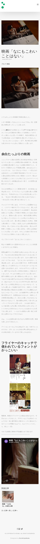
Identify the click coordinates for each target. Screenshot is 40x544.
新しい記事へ (13, 510)
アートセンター (29, 130)
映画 (8, 64)
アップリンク (28, 329)
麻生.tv (8, 130)
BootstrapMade (24, 538)
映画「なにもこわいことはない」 (19, 54)
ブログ (3, 64)
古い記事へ (5, 510)
